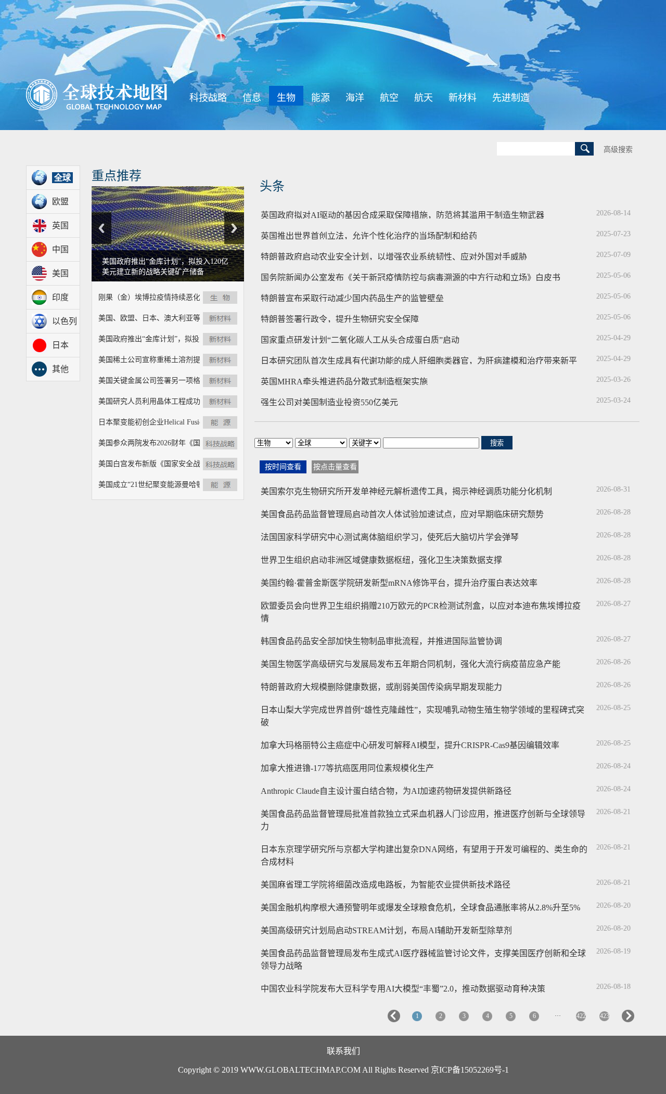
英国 (60, 225)
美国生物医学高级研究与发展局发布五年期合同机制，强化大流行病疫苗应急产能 (410, 664)
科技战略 (208, 98)
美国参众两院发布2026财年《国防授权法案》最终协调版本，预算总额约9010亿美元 (149, 443)
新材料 (463, 98)
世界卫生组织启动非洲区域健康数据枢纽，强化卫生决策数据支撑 (381, 560)
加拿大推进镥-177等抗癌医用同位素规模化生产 (347, 768)
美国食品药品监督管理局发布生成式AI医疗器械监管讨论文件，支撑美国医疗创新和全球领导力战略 (423, 959)
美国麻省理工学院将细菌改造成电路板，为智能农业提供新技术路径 (385, 884)
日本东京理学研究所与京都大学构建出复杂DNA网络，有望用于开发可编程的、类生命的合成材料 (424, 855)
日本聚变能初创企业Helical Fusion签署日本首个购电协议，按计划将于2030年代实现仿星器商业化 (149, 422)
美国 (60, 273)
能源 (320, 98)
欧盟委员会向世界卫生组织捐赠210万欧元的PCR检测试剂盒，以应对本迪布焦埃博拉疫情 (421, 612)
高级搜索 (618, 149)
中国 (60, 249)
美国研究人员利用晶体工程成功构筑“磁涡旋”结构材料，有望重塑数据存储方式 (149, 401)
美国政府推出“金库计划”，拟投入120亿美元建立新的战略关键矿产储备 (149, 339)
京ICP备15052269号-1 (470, 1069)
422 (581, 1016)
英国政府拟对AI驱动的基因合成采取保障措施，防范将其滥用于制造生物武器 (422, 213)
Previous (101, 228)
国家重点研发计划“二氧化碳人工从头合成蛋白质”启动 (422, 338)
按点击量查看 (335, 467)
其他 (60, 369)
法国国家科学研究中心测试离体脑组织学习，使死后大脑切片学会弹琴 (390, 537)
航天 (423, 98)
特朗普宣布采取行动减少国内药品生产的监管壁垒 (422, 297)
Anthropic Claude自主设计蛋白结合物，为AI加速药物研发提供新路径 (386, 791)
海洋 (354, 98)
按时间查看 (283, 467)
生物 (286, 98)
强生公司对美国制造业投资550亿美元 (422, 401)
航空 (389, 98)
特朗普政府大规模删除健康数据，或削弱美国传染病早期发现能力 (381, 687)
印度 (60, 297)
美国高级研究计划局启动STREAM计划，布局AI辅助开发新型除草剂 (386, 930)
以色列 (64, 321)
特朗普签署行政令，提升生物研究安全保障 (422, 318)
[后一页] (628, 1020)
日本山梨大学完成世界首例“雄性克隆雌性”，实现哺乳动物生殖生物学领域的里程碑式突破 (422, 716)
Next (234, 228)
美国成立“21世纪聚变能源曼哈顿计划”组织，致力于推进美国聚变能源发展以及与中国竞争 (149, 484)
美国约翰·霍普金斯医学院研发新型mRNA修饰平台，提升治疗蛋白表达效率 (399, 582)
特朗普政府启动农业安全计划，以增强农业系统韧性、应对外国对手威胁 (422, 255)
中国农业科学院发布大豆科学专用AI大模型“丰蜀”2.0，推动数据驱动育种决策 (403, 988)
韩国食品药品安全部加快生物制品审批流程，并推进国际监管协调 (381, 641)
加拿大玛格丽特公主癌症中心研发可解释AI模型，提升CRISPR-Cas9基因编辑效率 (410, 745)
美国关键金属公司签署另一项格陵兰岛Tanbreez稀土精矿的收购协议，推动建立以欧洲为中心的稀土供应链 (149, 380)
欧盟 (60, 201)
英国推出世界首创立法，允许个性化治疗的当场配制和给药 (422, 234)
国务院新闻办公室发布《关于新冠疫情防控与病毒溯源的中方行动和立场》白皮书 (422, 276)
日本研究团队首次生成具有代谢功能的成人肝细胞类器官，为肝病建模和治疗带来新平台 (422, 359)
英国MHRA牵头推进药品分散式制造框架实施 (422, 380)
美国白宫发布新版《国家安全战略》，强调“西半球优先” (149, 464)
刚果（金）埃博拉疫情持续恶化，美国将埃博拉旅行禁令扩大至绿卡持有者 (149, 297)
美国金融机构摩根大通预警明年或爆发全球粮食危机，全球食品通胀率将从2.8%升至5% (420, 907)
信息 (251, 98)
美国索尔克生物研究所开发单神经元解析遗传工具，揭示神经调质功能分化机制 (406, 491)
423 (604, 1016)
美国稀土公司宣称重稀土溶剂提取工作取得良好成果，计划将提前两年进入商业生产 (149, 360)
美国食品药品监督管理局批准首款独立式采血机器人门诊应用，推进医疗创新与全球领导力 (423, 820)
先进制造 (511, 98)
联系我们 (343, 1051)
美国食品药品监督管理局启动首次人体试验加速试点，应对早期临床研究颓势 (402, 514)
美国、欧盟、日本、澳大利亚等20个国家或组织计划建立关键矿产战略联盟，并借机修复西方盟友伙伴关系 (149, 318)
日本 (60, 345)
